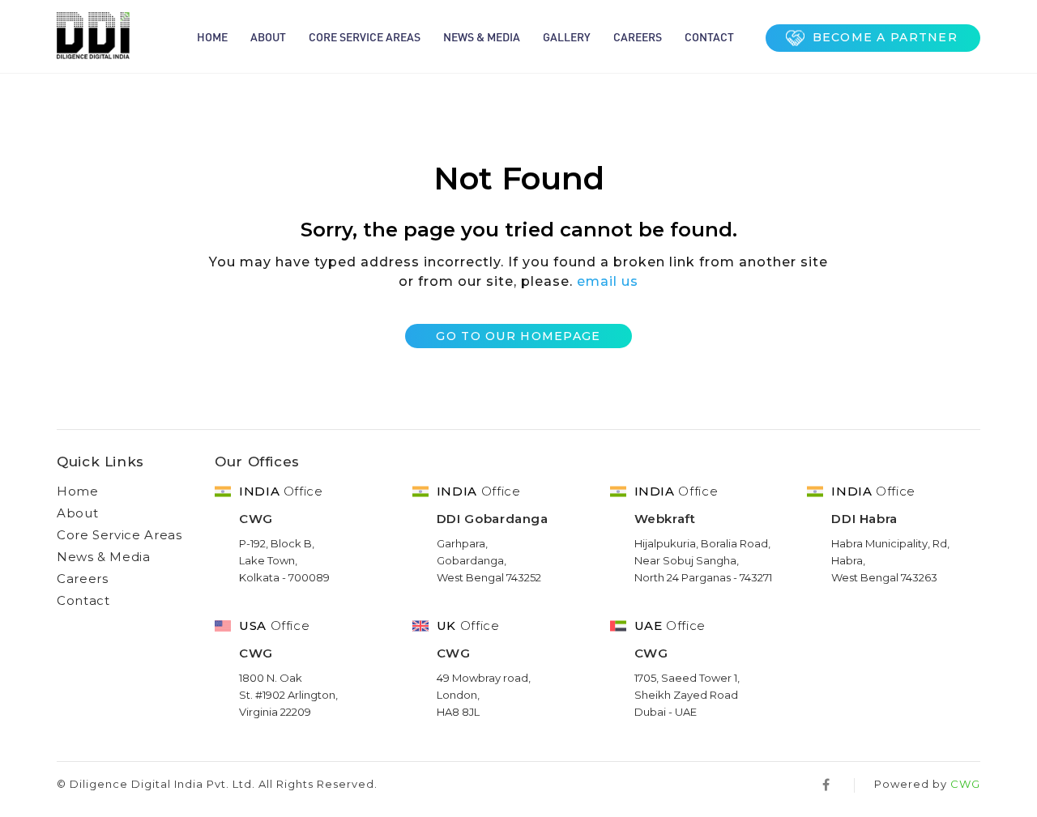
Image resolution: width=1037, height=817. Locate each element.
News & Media (481, 36)
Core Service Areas (364, 36)
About (268, 36)
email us (607, 281)
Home (212, 36)
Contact (709, 36)
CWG (965, 783)
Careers (637, 36)
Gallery (567, 36)
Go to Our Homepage (518, 336)
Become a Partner (885, 37)
